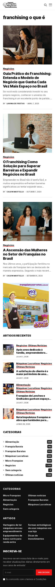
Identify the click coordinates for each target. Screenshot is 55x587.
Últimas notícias (28, 475)
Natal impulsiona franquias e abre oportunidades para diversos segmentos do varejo (33, 422)
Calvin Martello (15, 192)
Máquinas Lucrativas (28, 456)
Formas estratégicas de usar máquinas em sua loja (39, 528)
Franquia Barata (28, 446)
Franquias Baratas (28, 451)
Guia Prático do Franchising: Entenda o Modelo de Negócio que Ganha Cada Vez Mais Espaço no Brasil (27, 79)
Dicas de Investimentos (36, 537)
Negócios (28, 465)
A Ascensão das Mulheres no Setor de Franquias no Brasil (25, 254)
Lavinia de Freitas (16, 104)
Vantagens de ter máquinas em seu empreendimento (12, 528)
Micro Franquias (28, 460)
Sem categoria (28, 470)
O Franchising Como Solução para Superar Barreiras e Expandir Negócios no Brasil (22, 168)
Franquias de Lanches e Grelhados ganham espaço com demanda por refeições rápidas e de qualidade (33, 400)
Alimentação (28, 442)
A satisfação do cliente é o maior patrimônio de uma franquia (32, 374)
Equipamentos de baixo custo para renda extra (12, 538)
